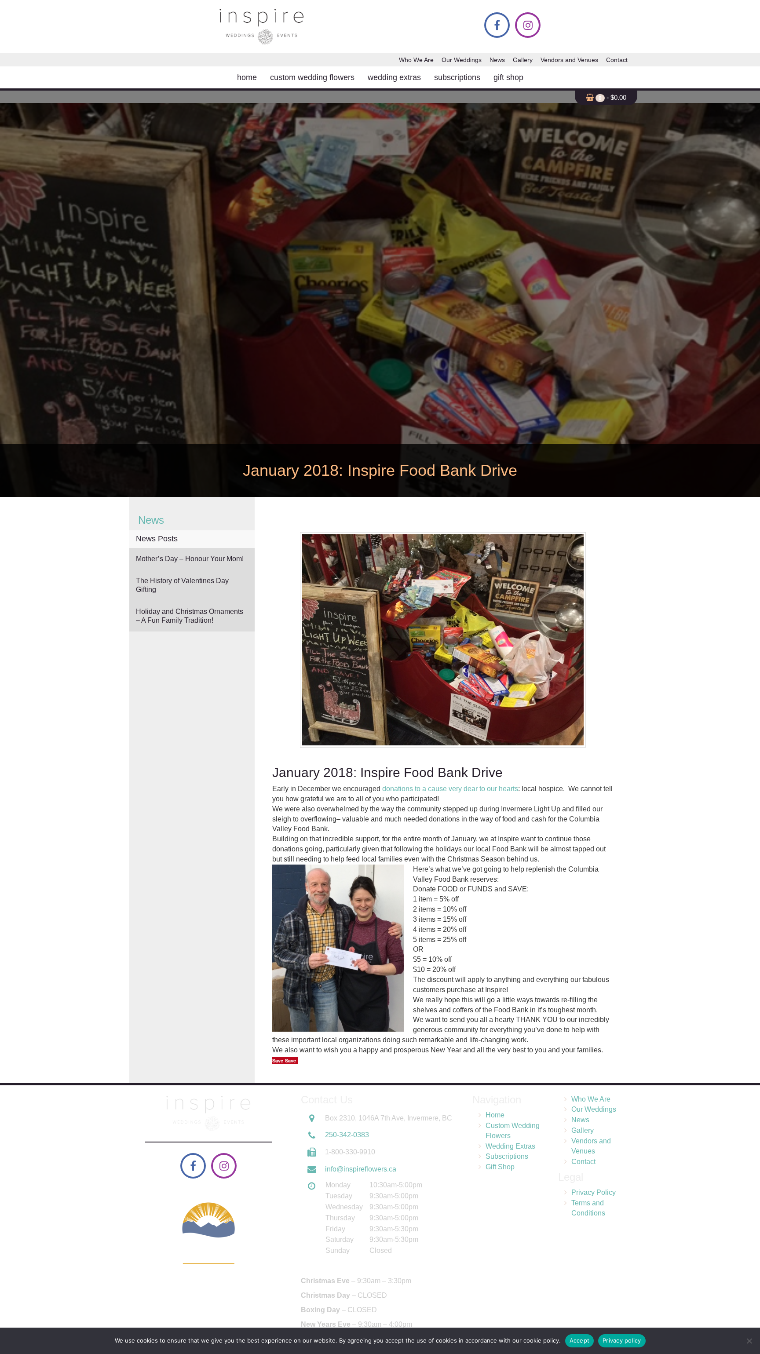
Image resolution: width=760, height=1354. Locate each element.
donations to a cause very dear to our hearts (450, 788)
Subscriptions (457, 77)
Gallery (523, 59)
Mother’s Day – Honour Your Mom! (190, 558)
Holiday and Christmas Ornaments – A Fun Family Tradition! (189, 616)
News (497, 59)
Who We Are (416, 59)
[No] (749, 1340)
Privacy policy (622, 1340)
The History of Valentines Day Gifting (182, 585)
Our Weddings (462, 59)
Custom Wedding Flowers (312, 77)
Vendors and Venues (569, 59)
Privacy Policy (593, 1192)
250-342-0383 (347, 1135)
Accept (580, 1340)
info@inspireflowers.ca (360, 1168)
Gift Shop (508, 77)
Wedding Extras (394, 77)
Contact (617, 59)
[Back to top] (746, 1321)
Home (247, 77)
